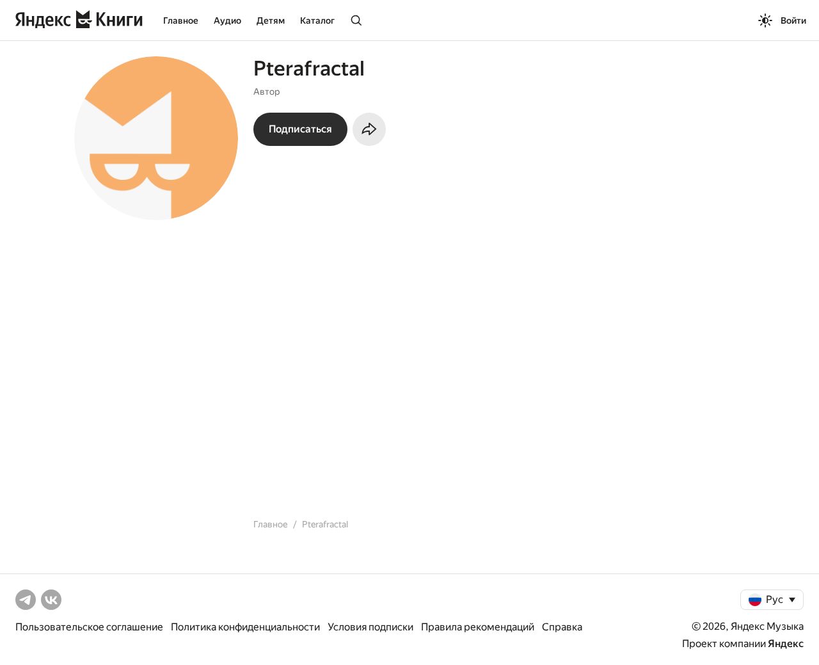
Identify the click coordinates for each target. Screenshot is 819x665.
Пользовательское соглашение (89, 627)
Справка (562, 627)
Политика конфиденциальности (245, 627)
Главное (180, 20)
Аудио (227, 20)
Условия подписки (370, 627)
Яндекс (786, 643)
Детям (271, 20)
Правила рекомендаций (477, 627)
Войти (793, 20)
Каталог (317, 20)
